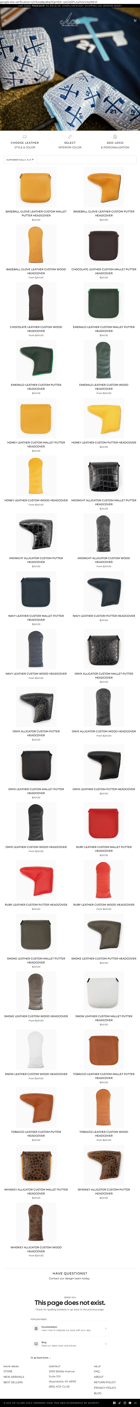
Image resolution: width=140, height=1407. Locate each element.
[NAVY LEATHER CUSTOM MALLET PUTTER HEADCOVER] (36, 591)
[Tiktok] (119, 1403)
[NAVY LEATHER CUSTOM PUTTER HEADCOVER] (103, 591)
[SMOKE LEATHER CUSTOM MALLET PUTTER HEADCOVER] (36, 934)
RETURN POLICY (105, 1382)
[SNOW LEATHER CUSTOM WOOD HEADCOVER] (36, 1049)
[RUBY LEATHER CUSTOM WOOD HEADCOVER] (103, 880)
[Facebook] (114, 1403)
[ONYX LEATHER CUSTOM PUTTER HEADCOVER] (103, 764)
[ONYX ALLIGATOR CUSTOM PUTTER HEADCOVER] (36, 707)
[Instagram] (125, 1403)
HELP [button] (97, 1366)
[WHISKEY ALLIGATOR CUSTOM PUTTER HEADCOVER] (103, 1165)
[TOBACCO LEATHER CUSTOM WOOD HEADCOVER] (103, 1107)
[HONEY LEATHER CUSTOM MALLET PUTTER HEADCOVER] (36, 418)
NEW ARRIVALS (14, 1376)
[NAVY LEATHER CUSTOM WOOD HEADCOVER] (36, 649)
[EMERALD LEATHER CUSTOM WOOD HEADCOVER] (103, 360)
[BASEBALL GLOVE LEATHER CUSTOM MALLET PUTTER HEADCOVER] (36, 187)
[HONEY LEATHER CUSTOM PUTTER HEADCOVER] (103, 418)
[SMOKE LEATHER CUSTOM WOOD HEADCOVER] (36, 991)
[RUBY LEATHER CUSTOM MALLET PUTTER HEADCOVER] (103, 822)
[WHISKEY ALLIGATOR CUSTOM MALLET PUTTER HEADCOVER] (36, 1165)
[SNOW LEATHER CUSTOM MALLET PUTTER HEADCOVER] (103, 991)
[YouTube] (130, 1403)
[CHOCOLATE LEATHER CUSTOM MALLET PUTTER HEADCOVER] (103, 244)
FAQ (97, 1371)
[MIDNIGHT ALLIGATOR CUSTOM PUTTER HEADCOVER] (36, 533)
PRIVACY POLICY (105, 1387)
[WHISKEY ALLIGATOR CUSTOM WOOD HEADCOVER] (36, 1223)
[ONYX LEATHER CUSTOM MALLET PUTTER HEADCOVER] (36, 764)
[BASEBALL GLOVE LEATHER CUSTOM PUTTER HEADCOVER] (103, 187)
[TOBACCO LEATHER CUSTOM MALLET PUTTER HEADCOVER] (103, 1049)
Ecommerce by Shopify (83, 1403)
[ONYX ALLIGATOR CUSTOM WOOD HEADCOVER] (103, 707)
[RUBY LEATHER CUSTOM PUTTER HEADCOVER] (36, 880)
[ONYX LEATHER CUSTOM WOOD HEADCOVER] (36, 822)
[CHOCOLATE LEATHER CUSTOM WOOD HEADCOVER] (36, 302)
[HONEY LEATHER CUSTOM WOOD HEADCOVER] (36, 476)
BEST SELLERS (13, 1382)
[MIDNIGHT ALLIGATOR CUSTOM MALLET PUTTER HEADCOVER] (103, 476)
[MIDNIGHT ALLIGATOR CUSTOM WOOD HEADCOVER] (103, 533)
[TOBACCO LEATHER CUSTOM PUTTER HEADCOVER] (36, 1107)
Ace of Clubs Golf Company (26, 1403)
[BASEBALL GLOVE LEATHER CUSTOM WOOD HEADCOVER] (36, 244)
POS (56, 1403)
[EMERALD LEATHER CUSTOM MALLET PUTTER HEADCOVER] (103, 302)
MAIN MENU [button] (11, 1366)
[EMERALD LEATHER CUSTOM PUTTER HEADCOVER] (36, 360)
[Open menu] (8, 20)
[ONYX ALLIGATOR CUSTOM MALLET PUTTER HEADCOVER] (103, 649)
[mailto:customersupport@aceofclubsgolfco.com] (135, 1403)
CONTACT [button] (55, 1366)
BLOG (98, 1393)
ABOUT (98, 1376)
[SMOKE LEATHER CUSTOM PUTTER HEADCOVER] (103, 934)
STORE (8, 1371)
